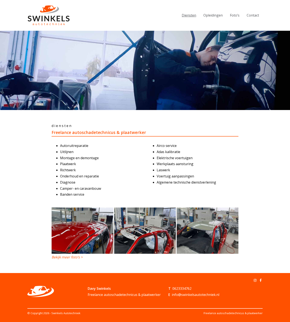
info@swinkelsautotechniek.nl (195, 294)
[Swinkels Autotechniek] (48, 15)
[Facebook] (261, 280)
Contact (253, 15)
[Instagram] (255, 280)
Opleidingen (213, 15)
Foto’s (234, 15)
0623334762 (181, 288)
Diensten (189, 15)
